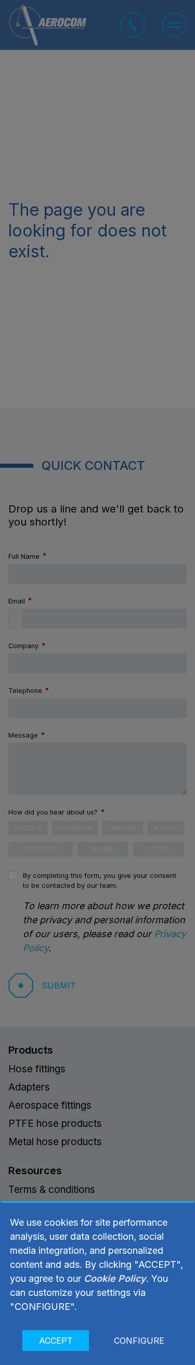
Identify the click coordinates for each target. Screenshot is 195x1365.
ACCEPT (56, 1340)
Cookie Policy (115, 1278)
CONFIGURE (139, 1340)
